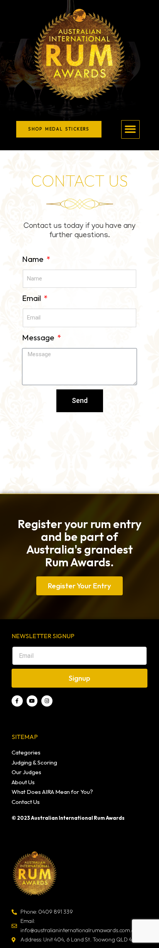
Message (39, 337)
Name (33, 259)
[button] (130, 129)
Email (32, 298)
